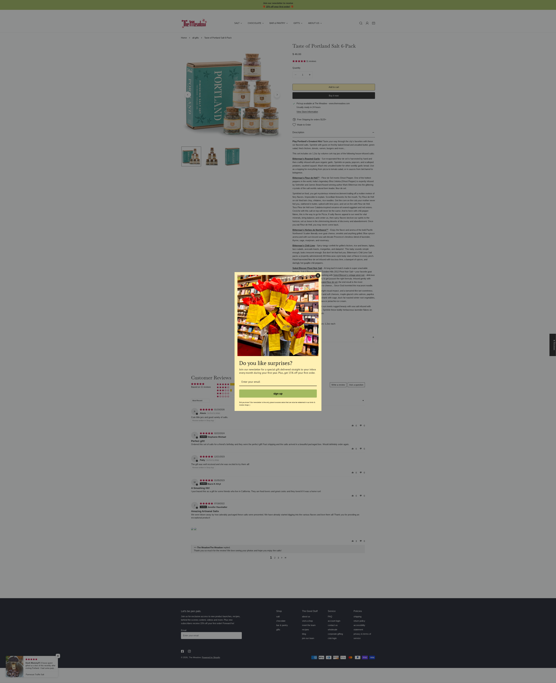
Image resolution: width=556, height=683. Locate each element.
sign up (278, 393)
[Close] (317, 275)
